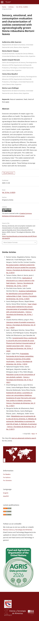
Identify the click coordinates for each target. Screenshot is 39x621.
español (6, 496)
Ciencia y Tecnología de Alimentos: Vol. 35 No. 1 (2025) (19, 314)
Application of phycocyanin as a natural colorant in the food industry (20, 280)
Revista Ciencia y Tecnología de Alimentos (17, 530)
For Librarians (7, 480)
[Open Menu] (2, 2)
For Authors (7, 477)
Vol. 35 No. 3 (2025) (22, 7)
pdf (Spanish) (9, 173)
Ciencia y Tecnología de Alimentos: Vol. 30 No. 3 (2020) (19, 348)
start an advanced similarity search (24, 438)
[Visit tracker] (19, 462)
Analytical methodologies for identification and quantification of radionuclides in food (21, 293)
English (5, 493)
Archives (11, 7)
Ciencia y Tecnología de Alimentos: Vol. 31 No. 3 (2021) (19, 379)
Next (33, 434)
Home (4, 7)
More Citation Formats (11, 242)
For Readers (7, 474)
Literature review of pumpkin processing (20, 322)
